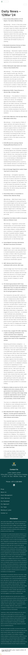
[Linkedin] (14, 485)
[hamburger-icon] (25, 4)
